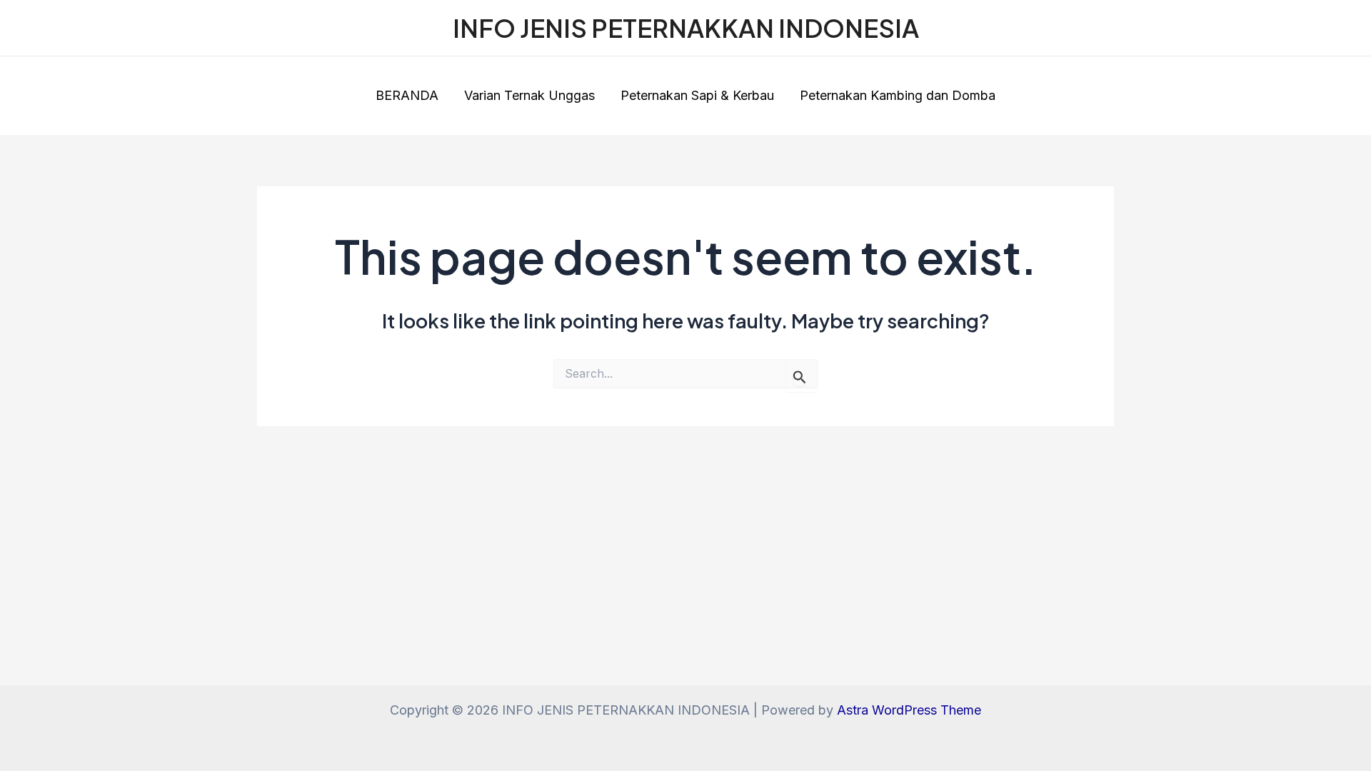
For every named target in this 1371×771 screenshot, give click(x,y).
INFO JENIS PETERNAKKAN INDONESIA (686, 28)
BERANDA (407, 95)
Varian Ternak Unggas (529, 95)
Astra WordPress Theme (909, 709)
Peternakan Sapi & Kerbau (697, 95)
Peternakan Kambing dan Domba (897, 95)
